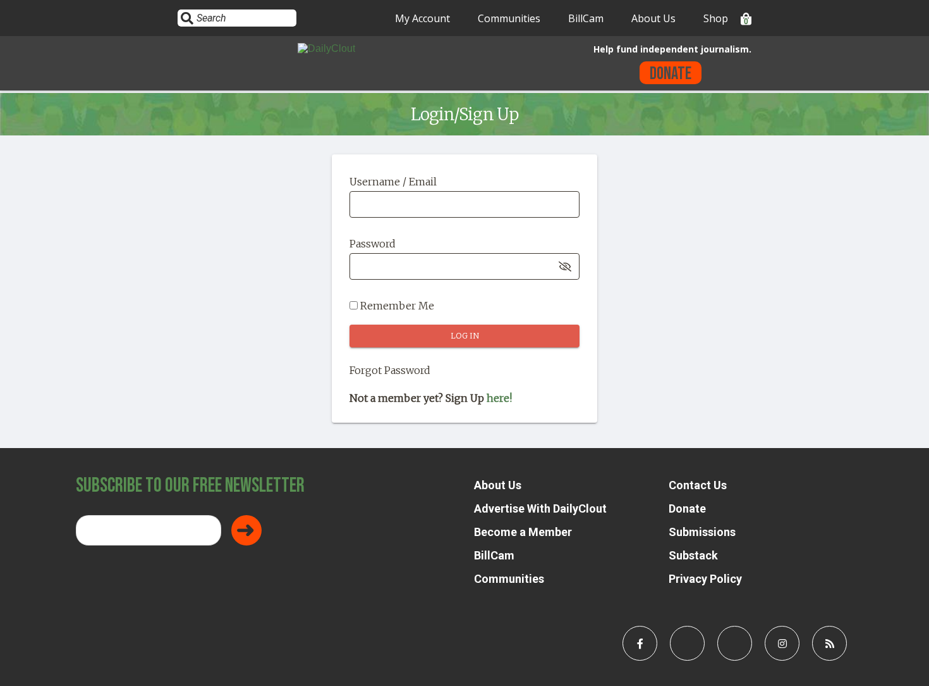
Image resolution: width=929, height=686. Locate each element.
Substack (693, 555)
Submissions (702, 532)
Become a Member (523, 532)
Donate (670, 73)
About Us (653, 18)
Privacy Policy (705, 578)
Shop (715, 18)
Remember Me (396, 305)
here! (499, 398)
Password (372, 243)
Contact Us (698, 485)
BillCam (586, 18)
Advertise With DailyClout (540, 508)
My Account (422, 18)
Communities (509, 18)
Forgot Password (389, 370)
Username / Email (393, 181)
